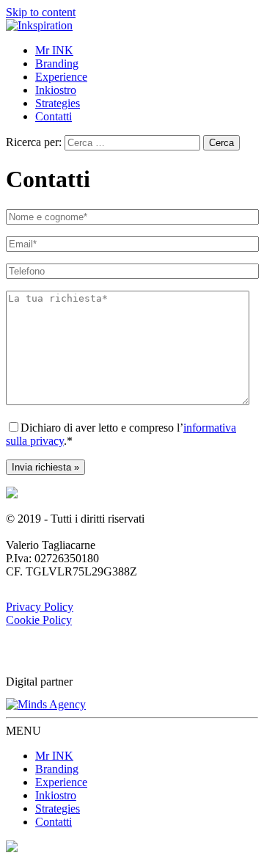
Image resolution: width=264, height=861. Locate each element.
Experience (61, 76)
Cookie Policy (39, 620)
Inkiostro (55, 90)
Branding (56, 63)
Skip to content (41, 12)
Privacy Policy (39, 606)
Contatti (53, 116)
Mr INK (54, 50)
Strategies (57, 103)
